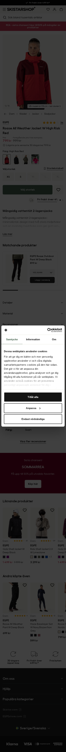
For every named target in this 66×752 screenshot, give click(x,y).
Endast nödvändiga (33, 419)
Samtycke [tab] (12, 339)
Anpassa (31, 408)
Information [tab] (33, 339)
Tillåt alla (33, 397)
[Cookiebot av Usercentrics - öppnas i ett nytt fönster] (47, 330)
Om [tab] (54, 339)
